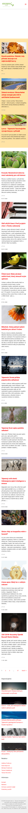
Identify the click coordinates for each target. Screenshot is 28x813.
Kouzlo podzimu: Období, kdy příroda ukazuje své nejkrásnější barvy (12, 58)
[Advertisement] (14, 24)
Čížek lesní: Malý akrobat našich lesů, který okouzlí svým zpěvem (13, 276)
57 (18, 670)
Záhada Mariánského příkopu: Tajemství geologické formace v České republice (12, 722)
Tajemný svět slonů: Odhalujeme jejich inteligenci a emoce (13, 481)
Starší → (24, 670)
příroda (3, 73)
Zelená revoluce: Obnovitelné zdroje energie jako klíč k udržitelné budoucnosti (13, 94)
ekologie (3, 109)
